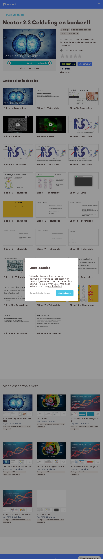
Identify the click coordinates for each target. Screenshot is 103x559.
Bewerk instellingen (40, 293)
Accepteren (64, 293)
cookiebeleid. (55, 286)
